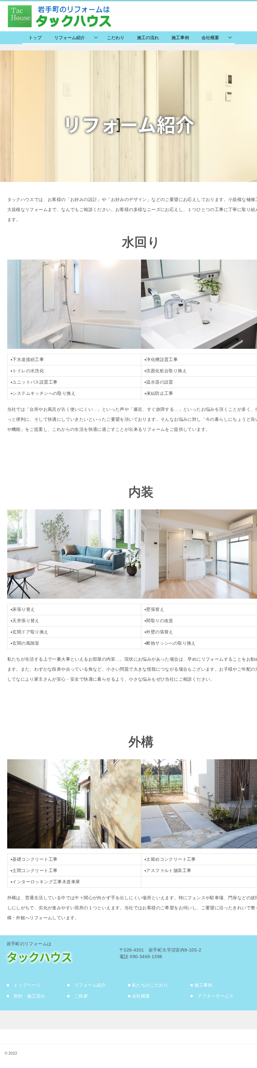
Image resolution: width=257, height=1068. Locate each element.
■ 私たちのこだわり (148, 985)
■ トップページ (24, 985)
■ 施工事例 (201, 985)
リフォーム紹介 (69, 37)
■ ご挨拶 (77, 995)
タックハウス (39, 957)
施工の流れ (148, 37)
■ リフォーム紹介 (86, 985)
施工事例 (180, 37)
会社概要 (210, 37)
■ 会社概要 (139, 995)
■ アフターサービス (211, 995)
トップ (35, 37)
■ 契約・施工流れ (26, 995)
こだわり (115, 37)
